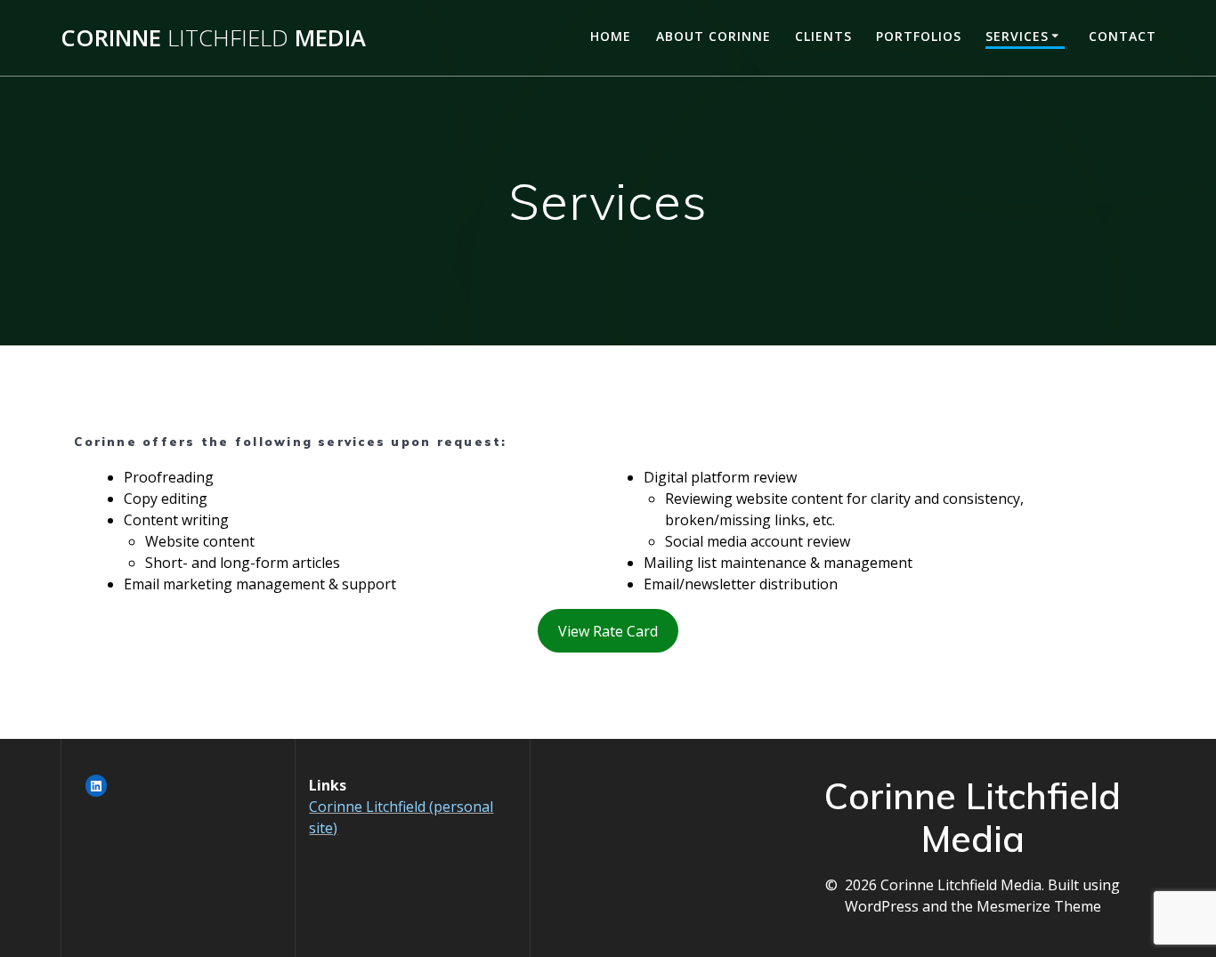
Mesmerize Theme (1039, 906)
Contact (1122, 36)
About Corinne (713, 36)
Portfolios (918, 36)
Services (1017, 36)
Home (610, 36)
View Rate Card (608, 631)
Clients (823, 36)
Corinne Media (213, 38)
